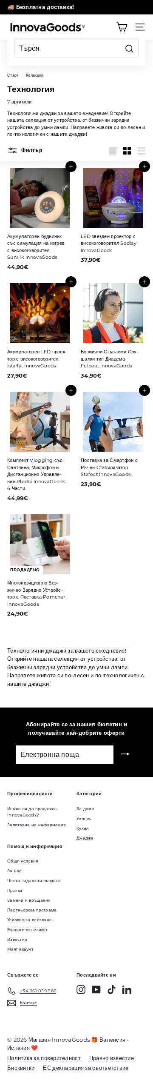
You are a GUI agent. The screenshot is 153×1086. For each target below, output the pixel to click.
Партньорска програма (32, 910)
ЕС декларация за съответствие (85, 1067)
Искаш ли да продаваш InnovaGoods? (32, 812)
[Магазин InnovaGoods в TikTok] (111, 989)
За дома (85, 808)
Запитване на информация (36, 825)
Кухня (82, 828)
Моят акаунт (20, 949)
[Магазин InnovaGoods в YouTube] (96, 989)
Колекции (34, 75)
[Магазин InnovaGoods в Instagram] (80, 989)
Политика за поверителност (44, 1057)
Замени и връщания (29, 900)
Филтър (31, 150)
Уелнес (84, 818)
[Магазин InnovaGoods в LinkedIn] (126, 989)
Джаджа (85, 838)
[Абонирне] (125, 754)
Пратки (15, 890)
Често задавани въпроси (34, 880)
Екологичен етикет (27, 929)
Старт (12, 75)
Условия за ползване (29, 920)
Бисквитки (20, 1067)
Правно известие (111, 1057)
